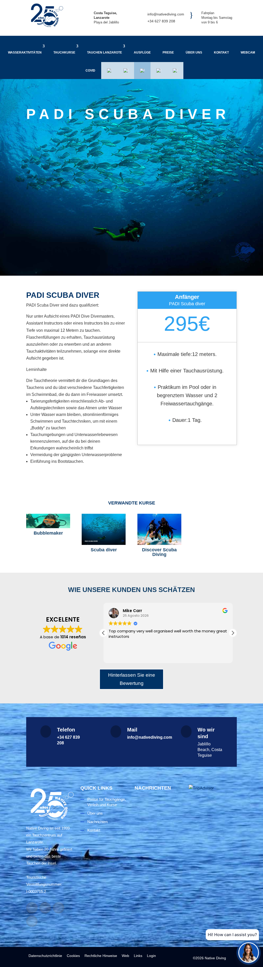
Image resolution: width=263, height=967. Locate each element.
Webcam (248, 52)
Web (125, 956)
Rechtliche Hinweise (100, 956)
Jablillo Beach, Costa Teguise (210, 750)
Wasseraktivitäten (25, 52)
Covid (90, 70)
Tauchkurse (64, 52)
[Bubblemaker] (48, 521)
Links (138, 956)
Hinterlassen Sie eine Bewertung (131, 679)
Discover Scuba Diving (159, 552)
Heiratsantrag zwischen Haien (156, 907)
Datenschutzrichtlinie (45, 956)
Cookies (73, 956)
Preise (168, 52)
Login (151, 956)
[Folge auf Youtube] (58, 907)
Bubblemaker (48, 533)
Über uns (194, 52)
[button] (233, 633)
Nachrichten (97, 822)
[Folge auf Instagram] (45, 907)
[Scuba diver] (104, 529)
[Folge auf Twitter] (31, 921)
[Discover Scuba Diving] (159, 529)
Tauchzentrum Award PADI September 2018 (157, 841)
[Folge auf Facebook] (31, 907)
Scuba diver (104, 549)
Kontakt (221, 52)
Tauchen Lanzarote (104, 52)
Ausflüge (142, 52)
